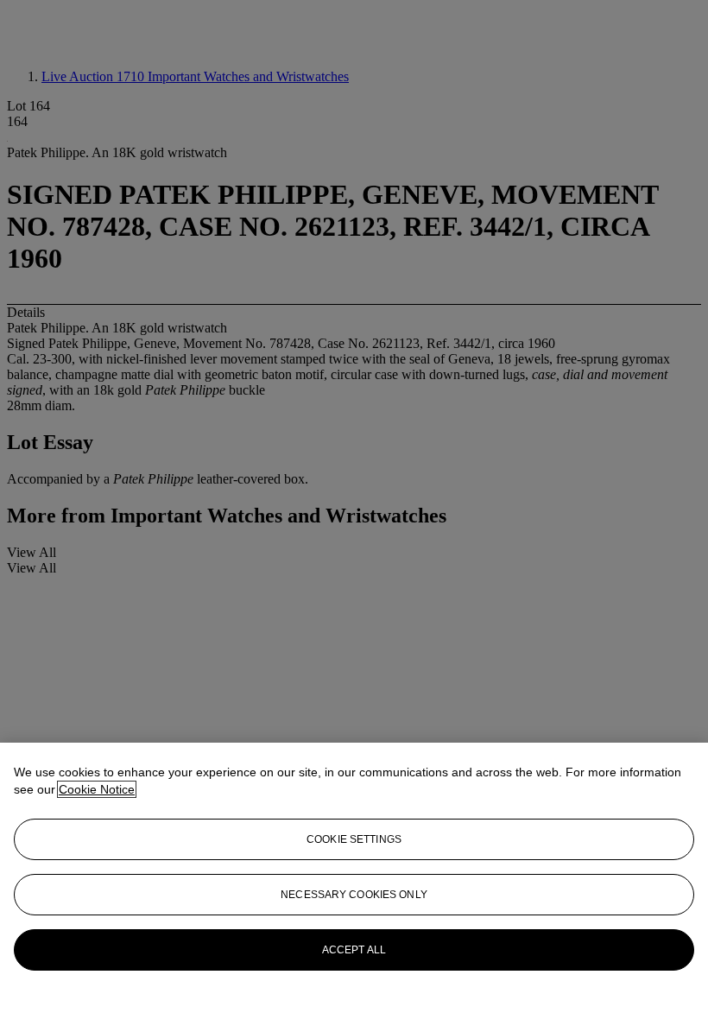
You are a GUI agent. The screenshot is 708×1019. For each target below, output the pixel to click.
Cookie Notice (97, 789)
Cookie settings (354, 839)
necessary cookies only (354, 895)
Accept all (354, 950)
